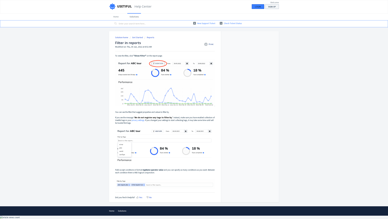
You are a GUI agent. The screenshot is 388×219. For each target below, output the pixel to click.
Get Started (137, 37)
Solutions (134, 16)
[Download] (188, 70)
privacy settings (138, 120)
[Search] (115, 24)
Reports (150, 37)
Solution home (122, 37)
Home (116, 16)
